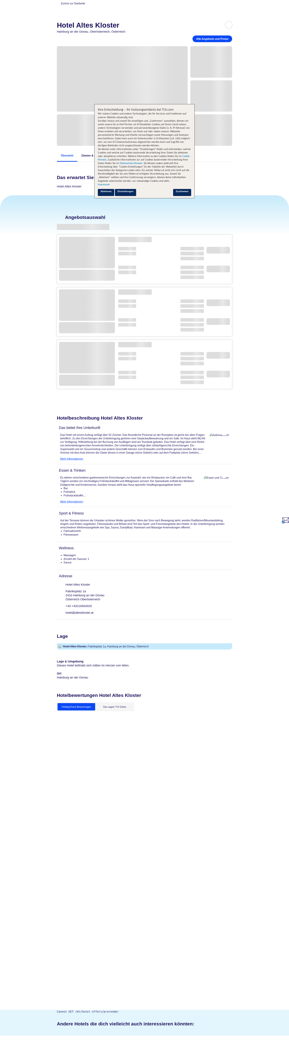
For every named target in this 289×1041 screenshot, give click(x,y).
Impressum (104, 184)
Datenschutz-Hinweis (131, 163)
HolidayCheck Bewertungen (76, 706)
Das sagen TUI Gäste (114, 706)
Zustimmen (182, 191)
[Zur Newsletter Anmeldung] (285, 522)
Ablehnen (106, 191)
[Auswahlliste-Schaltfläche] (228, 24)
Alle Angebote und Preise (212, 38)
